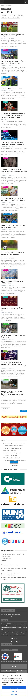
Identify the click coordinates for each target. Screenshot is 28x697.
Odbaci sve (14, 694)
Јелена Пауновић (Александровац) (13, 448)
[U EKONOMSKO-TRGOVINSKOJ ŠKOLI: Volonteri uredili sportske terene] (9, 54)
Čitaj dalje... (14, 638)
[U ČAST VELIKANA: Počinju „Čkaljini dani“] (9, 301)
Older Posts (5, 408)
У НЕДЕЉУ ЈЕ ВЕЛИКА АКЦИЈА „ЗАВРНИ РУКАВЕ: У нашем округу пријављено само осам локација (12, 393)
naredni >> (3, 560)
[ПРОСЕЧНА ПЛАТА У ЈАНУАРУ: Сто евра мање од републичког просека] (9, 191)
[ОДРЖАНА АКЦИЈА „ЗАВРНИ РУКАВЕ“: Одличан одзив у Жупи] (9, 218)
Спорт (4, 22)
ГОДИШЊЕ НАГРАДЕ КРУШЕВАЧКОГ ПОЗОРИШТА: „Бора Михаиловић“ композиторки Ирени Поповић (13, 115)
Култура (5, 101)
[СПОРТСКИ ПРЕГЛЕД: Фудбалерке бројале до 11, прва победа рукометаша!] (9, 245)
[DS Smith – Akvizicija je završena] (9, 81)
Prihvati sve (14, 688)
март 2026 (10, 17)
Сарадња (5, 350)
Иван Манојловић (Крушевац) (12, 453)
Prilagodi (14, 691)
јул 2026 (10, 15)
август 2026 (4, 15)
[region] (14, 685)
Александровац (7, 213)
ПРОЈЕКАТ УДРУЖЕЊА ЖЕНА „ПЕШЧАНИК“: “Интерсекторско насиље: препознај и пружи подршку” (13, 364)
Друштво (5, 49)
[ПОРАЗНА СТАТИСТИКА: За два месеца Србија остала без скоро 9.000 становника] (9, 162)
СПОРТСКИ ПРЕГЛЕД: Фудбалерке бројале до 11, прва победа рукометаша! (12, 254)
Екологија (6, 323)
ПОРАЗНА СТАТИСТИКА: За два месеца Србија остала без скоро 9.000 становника (14, 171)
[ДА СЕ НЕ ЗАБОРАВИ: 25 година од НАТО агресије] (9, 274)
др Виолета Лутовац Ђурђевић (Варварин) (15, 460)
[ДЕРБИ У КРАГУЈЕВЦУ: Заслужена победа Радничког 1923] (9, 27)
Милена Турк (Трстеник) (11, 455)
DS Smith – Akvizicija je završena (11, 88)
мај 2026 (21, 15)
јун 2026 (15, 15)
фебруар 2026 (17, 17)
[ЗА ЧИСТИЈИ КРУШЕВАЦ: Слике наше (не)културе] (9, 328)
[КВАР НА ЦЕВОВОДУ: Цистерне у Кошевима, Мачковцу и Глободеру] (9, 135)
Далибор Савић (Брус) (10, 450)
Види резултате (14, 465)
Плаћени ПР (6, 76)
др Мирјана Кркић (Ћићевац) (12, 457)
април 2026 (4, 17)
